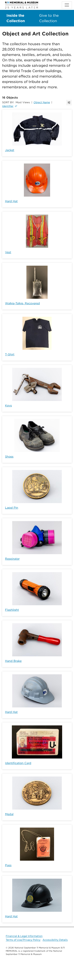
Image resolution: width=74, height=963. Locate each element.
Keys (8, 405)
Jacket (9, 150)
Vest (8, 252)
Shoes (9, 456)
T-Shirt (9, 354)
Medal (9, 814)
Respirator (12, 558)
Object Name (42, 102)
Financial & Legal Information (24, 936)
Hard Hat (11, 201)
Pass (8, 865)
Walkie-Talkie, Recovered (22, 303)
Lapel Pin (11, 507)
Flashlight (12, 610)
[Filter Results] (69, 102)
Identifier (7, 106)
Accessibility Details (55, 939)
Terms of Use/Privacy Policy (23, 939)
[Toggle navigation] (67, 5)
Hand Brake (13, 661)
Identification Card (18, 763)
